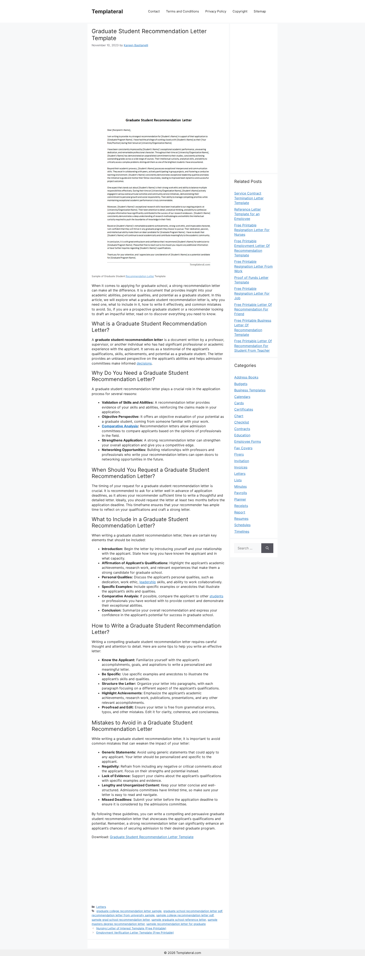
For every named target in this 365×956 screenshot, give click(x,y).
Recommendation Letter (140, 276)
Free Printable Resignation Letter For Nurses (252, 230)
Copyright (240, 11)
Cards (239, 403)
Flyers (239, 454)
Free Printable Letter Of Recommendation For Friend (253, 309)
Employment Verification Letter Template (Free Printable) (135, 932)
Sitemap (260, 11)
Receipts (241, 506)
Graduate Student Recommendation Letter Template (151, 837)
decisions (144, 363)
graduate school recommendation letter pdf (192, 911)
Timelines (241, 531)
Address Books (246, 377)
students (216, 596)
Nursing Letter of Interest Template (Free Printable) (131, 928)
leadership (147, 582)
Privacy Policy (215, 11)
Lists (238, 480)
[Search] (267, 548)
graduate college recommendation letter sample (129, 911)
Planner (240, 499)
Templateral (107, 11)
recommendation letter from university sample (123, 915)
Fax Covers (243, 448)
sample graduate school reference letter (178, 919)
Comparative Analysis (120, 426)
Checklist (241, 422)
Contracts (242, 429)
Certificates (243, 409)
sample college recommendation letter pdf (185, 915)
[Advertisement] (158, 79)
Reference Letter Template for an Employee (247, 214)
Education (242, 435)
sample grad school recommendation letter (121, 919)
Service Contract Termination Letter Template (249, 198)
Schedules (242, 525)
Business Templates (250, 390)
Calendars (242, 397)
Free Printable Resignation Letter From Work (253, 266)
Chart (238, 416)
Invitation (241, 461)
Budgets (240, 384)
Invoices (240, 467)
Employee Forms (247, 441)
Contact (154, 11)
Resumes (241, 518)
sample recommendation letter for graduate (176, 924)
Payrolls (240, 493)
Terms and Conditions (182, 11)
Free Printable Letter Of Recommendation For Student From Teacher (253, 346)
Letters (101, 906)
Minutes (240, 486)
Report (239, 512)
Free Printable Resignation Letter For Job (252, 293)
